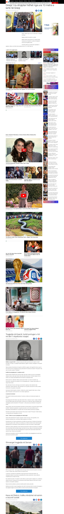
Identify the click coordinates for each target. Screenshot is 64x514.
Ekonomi (25, 2)
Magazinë (34, 2)
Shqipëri (12, 1)
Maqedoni (21, 1)
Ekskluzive (33, 1)
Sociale (29, 2)
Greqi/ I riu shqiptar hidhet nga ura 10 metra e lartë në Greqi (30, 6)
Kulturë (32, 2)
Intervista (19, 2)
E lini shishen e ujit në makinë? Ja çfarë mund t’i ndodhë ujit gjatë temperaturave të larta (50, 80)
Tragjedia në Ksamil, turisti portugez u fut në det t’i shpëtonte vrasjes (50, 70)
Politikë (13, 2)
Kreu (11, 2)
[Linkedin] (41, 11)
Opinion (16, 2)
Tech (40, 2)
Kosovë (16, 1)
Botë (29, 1)
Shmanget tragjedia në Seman (35, 59)
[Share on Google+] (39, 339)
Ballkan (25, 1)
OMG (47, 2)
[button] (56, 1)
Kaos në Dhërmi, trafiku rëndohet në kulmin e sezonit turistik (24, 496)
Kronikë (22, 2)
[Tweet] (39, 11)
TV (48, 2)
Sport (43, 2)
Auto (45, 2)
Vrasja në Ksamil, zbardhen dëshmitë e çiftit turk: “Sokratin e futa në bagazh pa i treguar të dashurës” (11, 60)
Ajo (37, 2)
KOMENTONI (24, 438)
